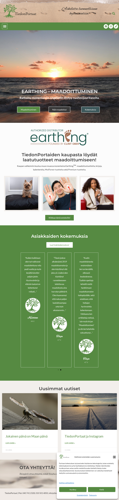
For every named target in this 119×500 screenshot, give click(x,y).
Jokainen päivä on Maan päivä (27, 436)
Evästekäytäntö (82, 495)
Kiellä (101, 490)
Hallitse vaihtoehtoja (66, 483)
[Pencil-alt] (116, 26)
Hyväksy (72, 490)
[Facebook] (106, 26)
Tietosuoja (93, 495)
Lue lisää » (11, 443)
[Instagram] (111, 26)
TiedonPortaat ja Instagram (84, 436)
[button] (114, 457)
